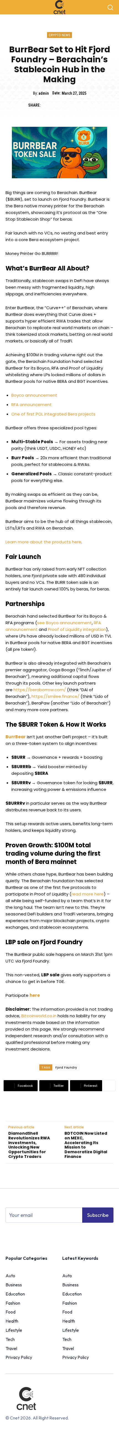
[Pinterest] (72, 105)
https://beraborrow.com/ (40, 690)
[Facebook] (47, 105)
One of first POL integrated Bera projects (53, 414)
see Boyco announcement (64, 623)
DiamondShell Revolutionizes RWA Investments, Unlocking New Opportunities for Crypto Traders (29, 1145)
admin (43, 93)
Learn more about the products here (43, 542)
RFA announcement (31, 404)
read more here (87, 894)
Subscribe (97, 1215)
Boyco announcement (34, 395)
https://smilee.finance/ (55, 696)
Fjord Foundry (66, 1067)
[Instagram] (18, 1234)
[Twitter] (60, 105)
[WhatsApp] (85, 105)
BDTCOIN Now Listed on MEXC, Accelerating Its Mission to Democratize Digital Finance (85, 1145)
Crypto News (59, 35)
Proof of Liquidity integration (77, 629)
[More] (109, 1085)
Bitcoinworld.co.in (39, 1016)
